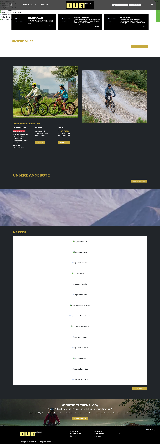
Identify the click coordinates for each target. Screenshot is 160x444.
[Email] (120, 433)
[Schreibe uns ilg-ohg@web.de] (152, 5)
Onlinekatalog (29, 5)
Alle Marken (138, 389)
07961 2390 (136, 5)
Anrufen (62, 142)
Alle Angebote (137, 181)
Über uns (44, 5)
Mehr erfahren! (79, 418)
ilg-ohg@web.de (64, 135)
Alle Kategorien (138, 47)
